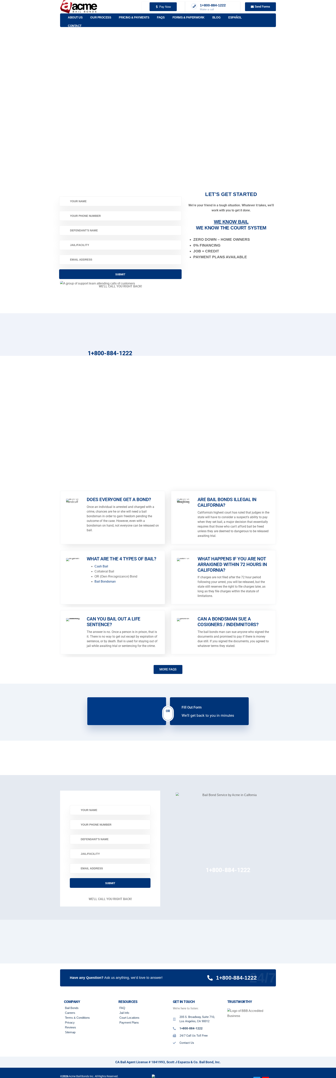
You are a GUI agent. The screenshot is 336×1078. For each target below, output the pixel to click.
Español (235, 17)
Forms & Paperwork (188, 17)
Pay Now (165, 6)
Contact (74, 25)
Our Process (100, 17)
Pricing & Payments (134, 17)
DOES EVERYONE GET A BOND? (119, 499)
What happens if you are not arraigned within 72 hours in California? (232, 564)
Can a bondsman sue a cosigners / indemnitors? (228, 621)
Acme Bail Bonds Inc (81, 1076)
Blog (216, 17)
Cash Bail (101, 566)
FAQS (160, 17)
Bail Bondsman (105, 581)
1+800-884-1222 (110, 353)
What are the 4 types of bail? (121, 559)
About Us (75, 17)
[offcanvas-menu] (270, 20)
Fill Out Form (192, 707)
